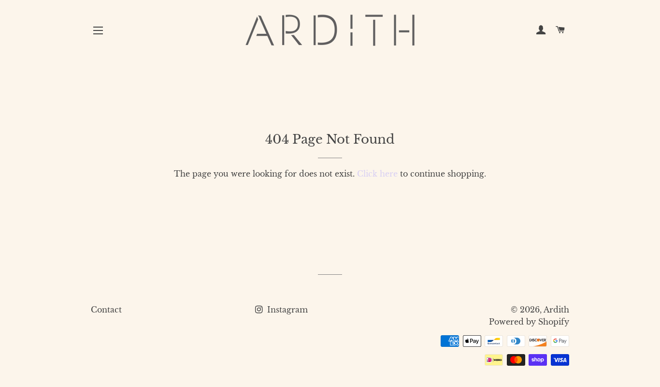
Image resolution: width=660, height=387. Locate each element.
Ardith (556, 309)
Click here (377, 174)
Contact (106, 309)
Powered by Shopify (529, 322)
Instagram (286, 309)
